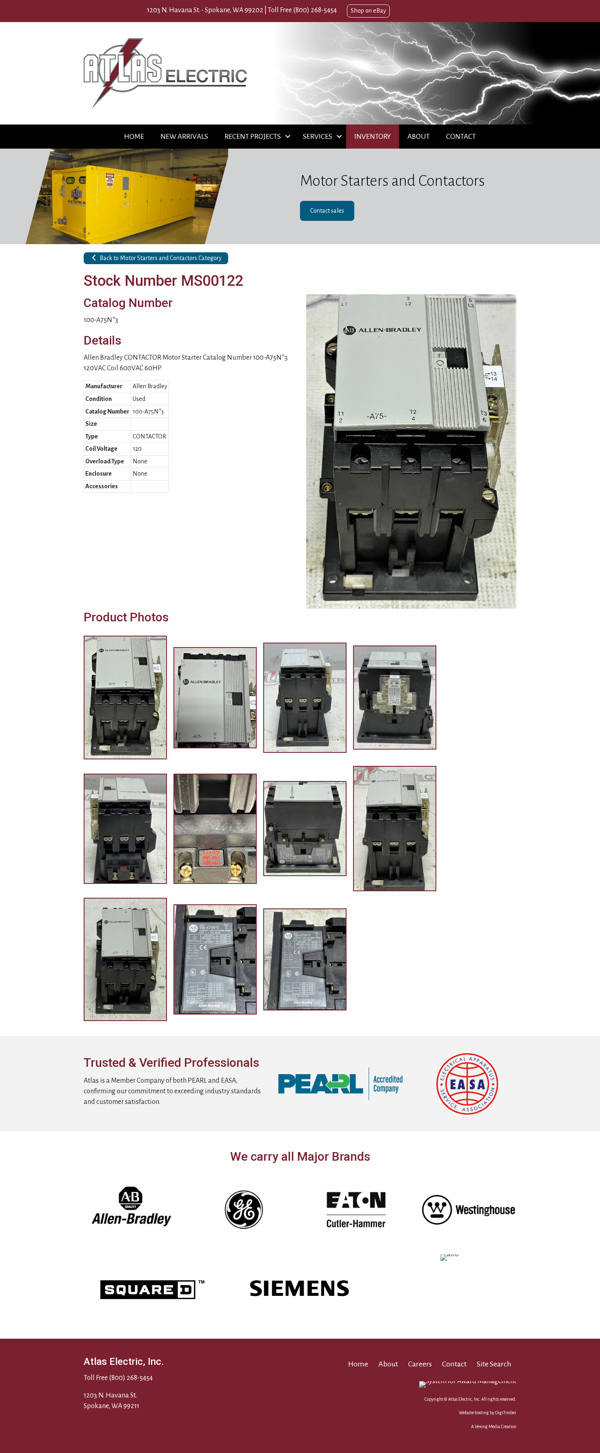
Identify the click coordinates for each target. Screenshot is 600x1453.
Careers (420, 1364)
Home (134, 136)
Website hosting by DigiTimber (487, 1412)
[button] (288, 137)
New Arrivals (184, 136)
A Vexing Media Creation (493, 1426)
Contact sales (327, 210)
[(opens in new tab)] (340, 1083)
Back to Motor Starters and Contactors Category (160, 258)
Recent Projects (252, 136)
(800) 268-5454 (315, 10)
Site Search (494, 1364)
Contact (461, 136)
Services (317, 136)
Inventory (372, 136)
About (418, 136)
